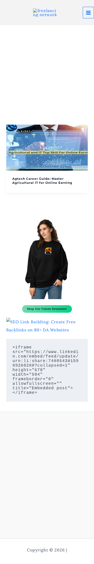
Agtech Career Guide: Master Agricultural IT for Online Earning (42, 181)
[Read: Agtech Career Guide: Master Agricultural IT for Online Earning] (47, 147)
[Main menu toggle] (88, 12)
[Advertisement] (47, 75)
